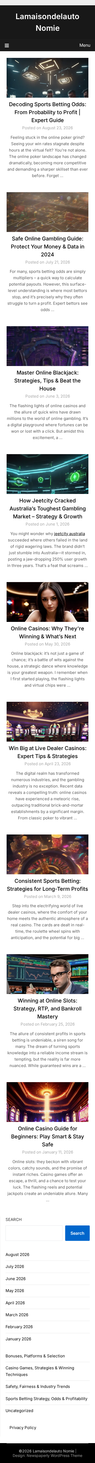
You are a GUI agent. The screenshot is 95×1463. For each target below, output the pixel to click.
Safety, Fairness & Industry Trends (38, 1386)
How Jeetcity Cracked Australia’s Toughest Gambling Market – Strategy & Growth (48, 508)
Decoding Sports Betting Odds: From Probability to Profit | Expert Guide (47, 112)
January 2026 (18, 1338)
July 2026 (15, 1266)
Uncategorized (19, 1410)
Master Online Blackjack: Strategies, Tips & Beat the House (47, 380)
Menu (84, 45)
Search (14, 1219)
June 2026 (16, 1278)
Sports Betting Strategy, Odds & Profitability (46, 1398)
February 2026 (19, 1326)
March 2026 (17, 1314)
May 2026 (15, 1290)
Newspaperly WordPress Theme (54, 1455)
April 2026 (15, 1302)
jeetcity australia (69, 533)
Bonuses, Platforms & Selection (35, 1355)
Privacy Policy (23, 1427)
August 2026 (17, 1254)
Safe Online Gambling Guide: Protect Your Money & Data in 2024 (47, 246)
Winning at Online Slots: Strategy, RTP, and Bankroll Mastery (47, 1008)
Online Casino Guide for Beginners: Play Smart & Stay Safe (47, 1136)
